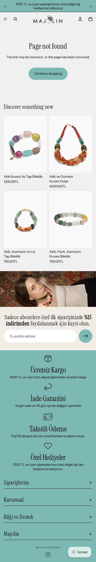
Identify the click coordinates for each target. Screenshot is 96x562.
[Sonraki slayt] (91, 6)
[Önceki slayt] (5, 6)
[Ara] (15, 19)
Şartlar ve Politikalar (48, 547)
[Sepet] (90, 19)
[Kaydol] (85, 336)
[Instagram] (48, 554)
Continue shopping (48, 73)
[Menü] (5, 19)
